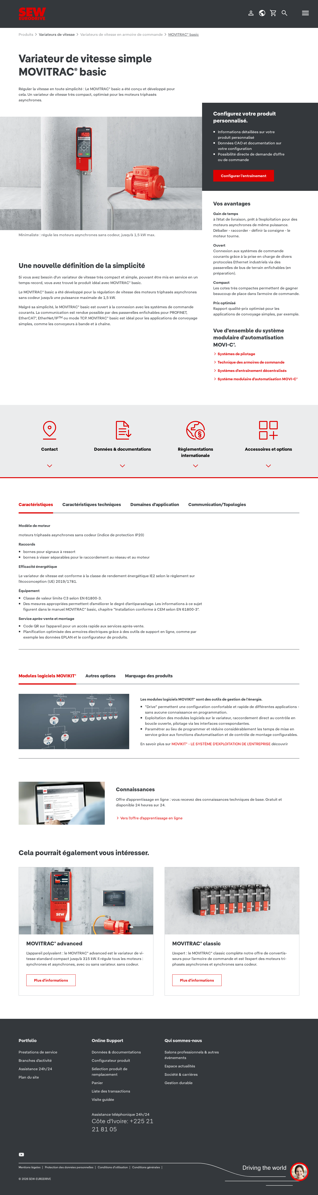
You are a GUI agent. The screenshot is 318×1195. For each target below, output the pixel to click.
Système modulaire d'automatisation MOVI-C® (258, 379)
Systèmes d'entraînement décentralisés (252, 370)
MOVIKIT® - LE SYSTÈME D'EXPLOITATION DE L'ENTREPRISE (221, 744)
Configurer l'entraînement (243, 176)
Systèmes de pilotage (236, 354)
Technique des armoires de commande (251, 362)
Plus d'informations (51, 980)
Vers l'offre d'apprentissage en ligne (151, 818)
